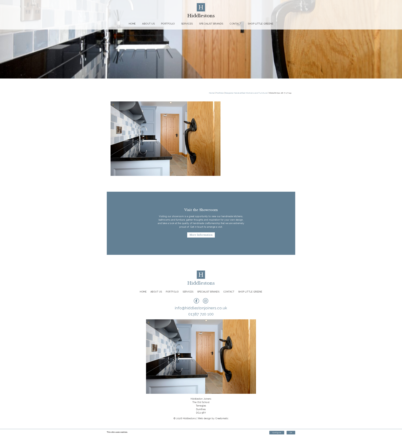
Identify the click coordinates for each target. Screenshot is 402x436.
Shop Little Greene (260, 23)
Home (132, 23)
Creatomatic (221, 418)
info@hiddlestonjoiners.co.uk (201, 308)
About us (148, 23)
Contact (236, 23)
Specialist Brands (211, 23)
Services (187, 23)
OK (291, 433)
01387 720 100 (201, 314)
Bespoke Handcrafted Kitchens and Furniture (246, 93)
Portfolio (168, 23)
